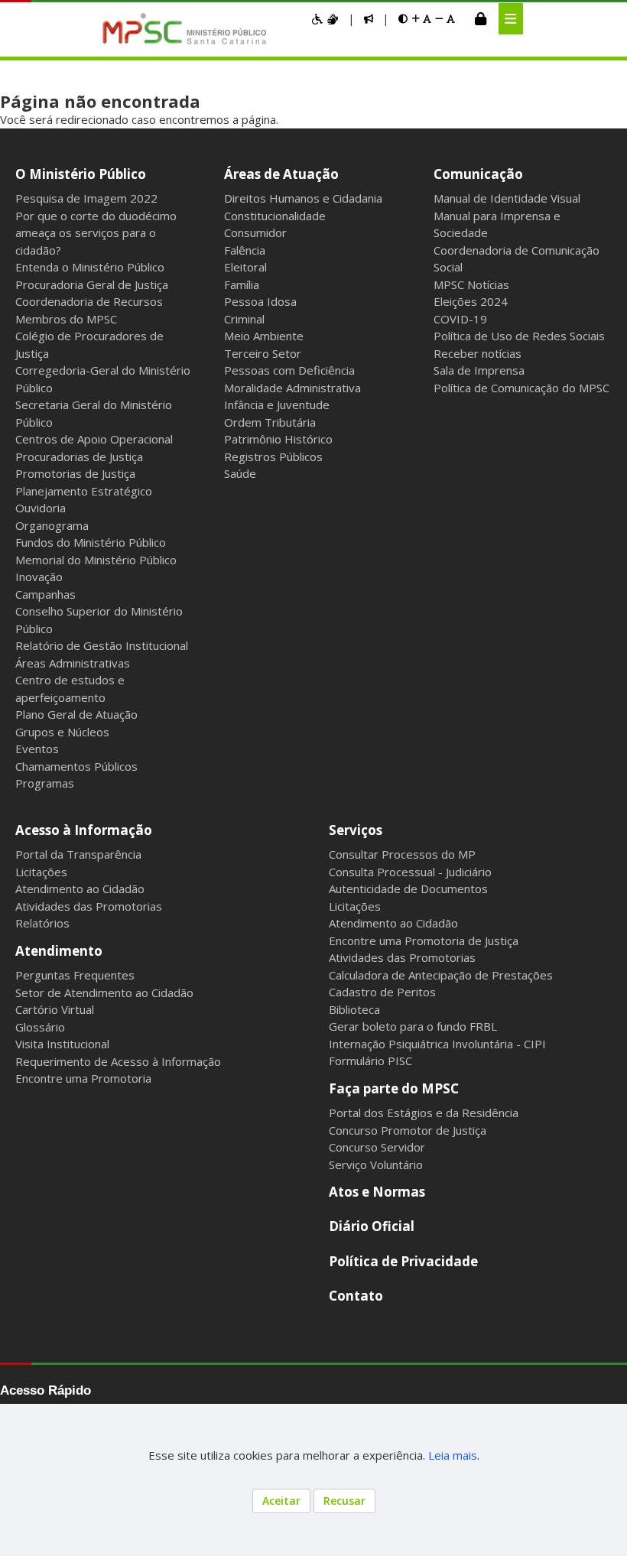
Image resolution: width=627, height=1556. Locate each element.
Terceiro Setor (262, 353)
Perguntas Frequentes (75, 975)
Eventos (37, 748)
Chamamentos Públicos (76, 766)
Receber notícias (477, 353)
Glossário (40, 1027)
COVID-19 (460, 318)
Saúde (240, 473)
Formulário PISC (370, 1060)
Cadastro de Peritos (382, 991)
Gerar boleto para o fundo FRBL (413, 1026)
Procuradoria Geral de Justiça (91, 284)
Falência (244, 250)
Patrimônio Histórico (278, 439)
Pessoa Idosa (260, 301)
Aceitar (281, 1500)
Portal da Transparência (78, 854)
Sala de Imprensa (479, 370)
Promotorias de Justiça (75, 473)
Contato (356, 1295)
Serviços (355, 830)
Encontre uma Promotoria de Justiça (423, 940)
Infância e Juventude (277, 404)
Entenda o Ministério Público (89, 266)
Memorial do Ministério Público (96, 559)
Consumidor (255, 232)
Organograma (52, 525)
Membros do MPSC (66, 318)
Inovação (39, 576)
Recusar (344, 1500)
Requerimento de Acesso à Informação (118, 1061)
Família (241, 284)
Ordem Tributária (270, 422)
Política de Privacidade (403, 1261)
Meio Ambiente (264, 335)
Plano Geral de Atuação (76, 714)
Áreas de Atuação (281, 174)
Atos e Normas (377, 1191)
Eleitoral (245, 266)
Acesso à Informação (83, 830)
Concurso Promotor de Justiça (407, 1130)
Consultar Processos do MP (402, 854)
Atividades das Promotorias (88, 906)
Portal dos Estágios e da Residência (423, 1112)
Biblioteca (354, 1009)
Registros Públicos (273, 456)
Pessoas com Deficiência (289, 370)
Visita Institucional (62, 1043)
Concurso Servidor (377, 1147)
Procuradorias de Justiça (79, 456)
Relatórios (42, 923)
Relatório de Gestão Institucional (101, 645)
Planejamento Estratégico (83, 491)
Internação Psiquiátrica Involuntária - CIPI (437, 1043)
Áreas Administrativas (72, 663)
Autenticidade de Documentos (408, 888)
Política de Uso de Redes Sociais (519, 335)
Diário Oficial (371, 1226)
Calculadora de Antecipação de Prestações (441, 975)
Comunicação (478, 174)
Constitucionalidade (275, 215)
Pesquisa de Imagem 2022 (86, 198)
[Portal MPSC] (192, 30)
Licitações (41, 871)
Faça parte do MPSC (394, 1088)
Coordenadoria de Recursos (89, 301)
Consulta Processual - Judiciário (410, 871)
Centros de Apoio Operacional (94, 439)
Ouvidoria (40, 507)
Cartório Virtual (54, 1009)
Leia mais (452, 1455)
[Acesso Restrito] (480, 18)
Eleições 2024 (471, 301)
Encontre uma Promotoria (83, 1078)
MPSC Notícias (471, 284)
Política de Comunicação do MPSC (521, 387)
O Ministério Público (80, 174)
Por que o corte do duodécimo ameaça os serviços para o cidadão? (96, 233)
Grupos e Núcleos (62, 731)
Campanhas (45, 594)
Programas (44, 783)
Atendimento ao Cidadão (80, 888)
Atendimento (58, 951)
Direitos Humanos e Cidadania (303, 198)
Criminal (244, 318)
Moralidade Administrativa (292, 387)
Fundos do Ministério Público (90, 542)
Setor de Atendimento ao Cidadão (104, 992)
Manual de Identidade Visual (507, 198)
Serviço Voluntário (376, 1164)
